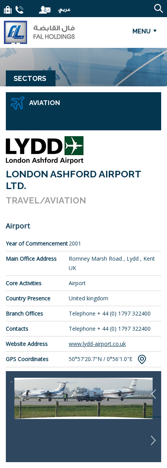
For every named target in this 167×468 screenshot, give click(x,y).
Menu (141, 31)
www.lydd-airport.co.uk (97, 343)
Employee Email (44, 10)
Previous (153, 394)
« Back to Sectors (30, 126)
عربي (61, 9)
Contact (19, 10)
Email (31, 10)
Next (153, 440)
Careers (8, 10)
